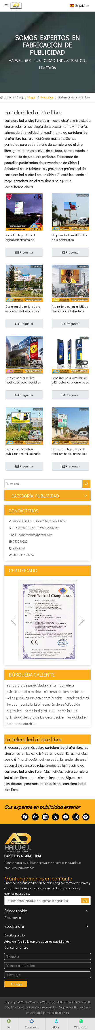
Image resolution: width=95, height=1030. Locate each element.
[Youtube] (65, 816)
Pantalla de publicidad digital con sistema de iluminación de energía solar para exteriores (24, 237)
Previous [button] (13, 620)
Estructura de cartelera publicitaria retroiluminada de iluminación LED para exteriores (23, 451)
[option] (52, 620)
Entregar (17, 984)
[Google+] (35, 816)
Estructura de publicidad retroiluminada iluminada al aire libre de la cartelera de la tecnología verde (70, 451)
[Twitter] (55, 816)
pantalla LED (30, 704)
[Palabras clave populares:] (86, 484)
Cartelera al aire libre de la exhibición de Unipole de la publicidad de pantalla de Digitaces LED (23, 308)
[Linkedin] (45, 816)
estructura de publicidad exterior (31, 685)
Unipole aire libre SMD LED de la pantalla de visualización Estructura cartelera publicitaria (69, 237)
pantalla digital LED (40, 710)
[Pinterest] (85, 816)
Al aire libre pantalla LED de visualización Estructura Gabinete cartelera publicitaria (70, 308)
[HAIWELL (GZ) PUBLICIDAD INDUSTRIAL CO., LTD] (18, 843)
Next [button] (81, 620)
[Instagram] (75, 816)
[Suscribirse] (85, 900)
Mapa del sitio (68, 1007)
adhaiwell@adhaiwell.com (35, 535)
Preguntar (26, 252)
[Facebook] (24, 816)
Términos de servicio (56, 1012)
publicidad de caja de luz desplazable (35, 717)
